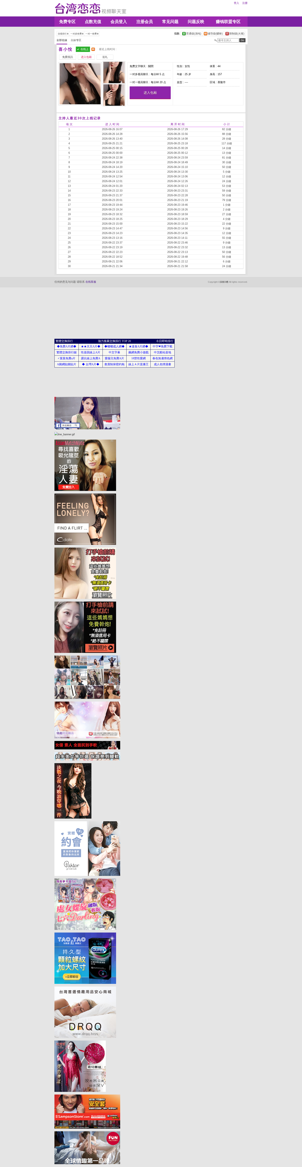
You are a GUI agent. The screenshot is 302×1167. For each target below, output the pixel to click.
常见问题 (170, 21)
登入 (236, 3)
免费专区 (67, 21)
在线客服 (90, 281)
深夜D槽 (224, 282)
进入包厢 (150, 92)
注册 (245, 3)
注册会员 (144, 21)
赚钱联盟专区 (228, 21)
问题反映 (196, 21)
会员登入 (119, 21)
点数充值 (93, 21)
